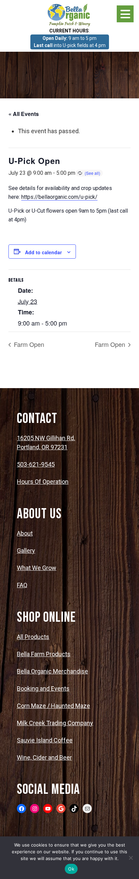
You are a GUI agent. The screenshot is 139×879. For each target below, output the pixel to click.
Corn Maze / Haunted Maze (53, 705)
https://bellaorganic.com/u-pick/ (59, 197)
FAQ (22, 585)
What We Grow (36, 567)
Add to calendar (43, 252)
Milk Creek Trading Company (55, 723)
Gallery (26, 550)
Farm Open (28, 344)
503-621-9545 (36, 464)
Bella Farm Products (44, 654)
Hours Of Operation (42, 481)
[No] (130, 857)
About (25, 533)
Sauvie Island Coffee (45, 740)
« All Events (23, 114)
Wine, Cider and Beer (44, 757)
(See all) (92, 173)
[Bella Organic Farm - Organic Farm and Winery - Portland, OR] (69, 14)
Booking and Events (43, 688)
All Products (33, 636)
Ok (71, 869)
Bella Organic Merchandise (52, 671)
